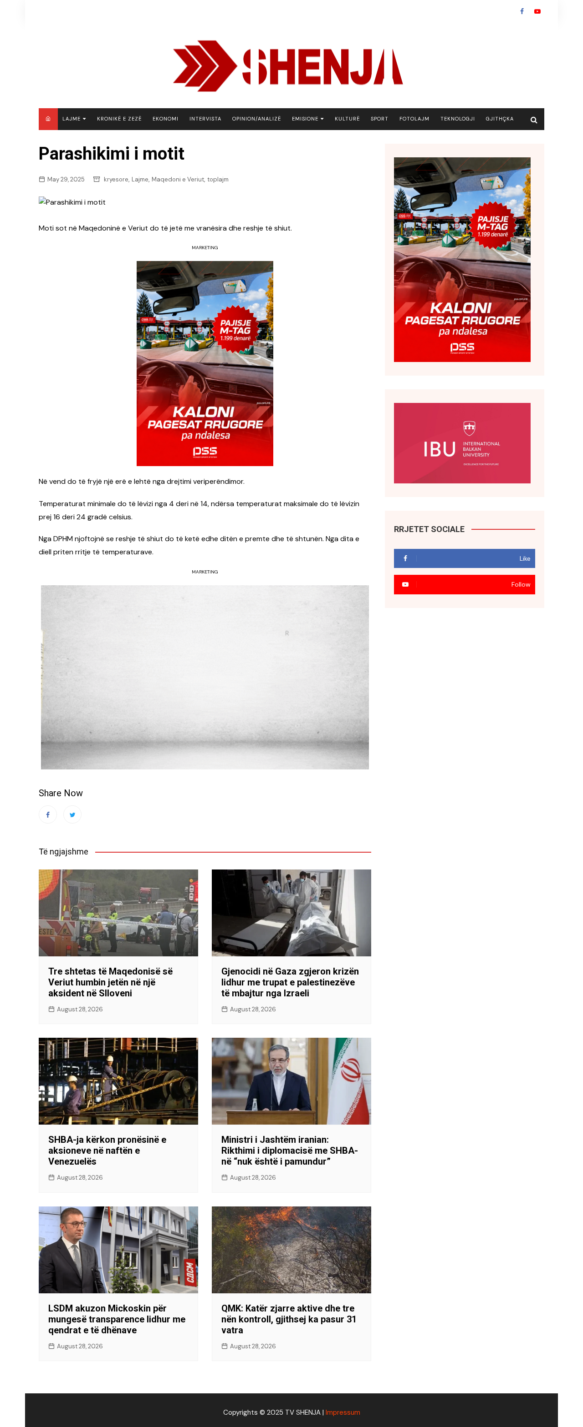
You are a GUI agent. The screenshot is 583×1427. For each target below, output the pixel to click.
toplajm (218, 179)
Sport (380, 119)
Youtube (537, 11)
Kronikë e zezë (119, 119)
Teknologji (457, 119)
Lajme (71, 119)
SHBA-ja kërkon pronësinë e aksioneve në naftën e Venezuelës (107, 1150)
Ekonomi (166, 119)
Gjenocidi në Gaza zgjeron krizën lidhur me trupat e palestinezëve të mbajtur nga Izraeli (290, 982)
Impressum (343, 1412)
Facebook (522, 11)
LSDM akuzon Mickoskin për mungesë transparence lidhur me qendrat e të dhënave (116, 1319)
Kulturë (347, 119)
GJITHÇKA (500, 119)
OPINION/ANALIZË (256, 119)
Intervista (205, 119)
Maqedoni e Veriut (178, 179)
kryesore (116, 179)
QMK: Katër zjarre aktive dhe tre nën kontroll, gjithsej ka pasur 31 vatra (289, 1319)
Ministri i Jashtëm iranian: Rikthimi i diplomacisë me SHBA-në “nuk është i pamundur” (289, 1150)
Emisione (305, 119)
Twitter (72, 814)
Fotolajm (414, 119)
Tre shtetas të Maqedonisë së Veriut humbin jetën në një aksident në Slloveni (110, 982)
